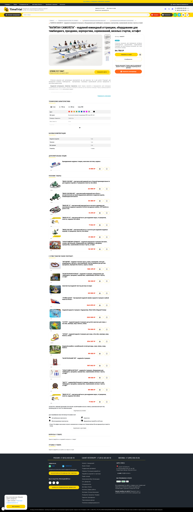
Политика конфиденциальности (90, 502)
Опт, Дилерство (86, 481)
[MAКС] (175, 15)
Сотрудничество (23, 4)
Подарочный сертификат (89, 468)
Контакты (62, 4)
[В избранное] (107, 168)
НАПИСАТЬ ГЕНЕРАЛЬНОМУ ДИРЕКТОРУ (64, 487)
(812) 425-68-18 (183, 10)
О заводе (7, 4)
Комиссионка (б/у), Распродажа (90, 479)
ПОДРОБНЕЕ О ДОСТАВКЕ (79, 428)
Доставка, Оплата (37, 4)
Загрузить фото (102, 72)
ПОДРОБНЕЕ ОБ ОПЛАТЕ (80, 410)
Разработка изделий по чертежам (91, 473)
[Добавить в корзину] (100, 168)
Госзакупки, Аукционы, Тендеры (90, 495)
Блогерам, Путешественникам (90, 492)
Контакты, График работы (89, 489)
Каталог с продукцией (88, 463)
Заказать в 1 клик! (126, 54)
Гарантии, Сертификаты (88, 497)
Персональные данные (88, 500)
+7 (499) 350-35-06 (133, 458)
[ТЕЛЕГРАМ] (179, 15)
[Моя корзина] (183, 14)
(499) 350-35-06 (183, 8)
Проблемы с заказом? (51, 4)
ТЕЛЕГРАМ (69, 466)
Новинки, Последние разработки (91, 471)
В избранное (128, 59)
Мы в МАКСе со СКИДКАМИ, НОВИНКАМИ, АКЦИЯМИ (96, 1)
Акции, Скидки (86, 466)
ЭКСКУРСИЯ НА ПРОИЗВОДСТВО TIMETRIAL (64, 473)
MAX (53, 466)
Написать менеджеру (129, 71)
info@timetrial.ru (126, 473)
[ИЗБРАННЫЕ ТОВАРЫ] (187, 15)
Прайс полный (86, 476)
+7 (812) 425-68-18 (67, 458)
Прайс (15, 4)
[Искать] (148, 14)
